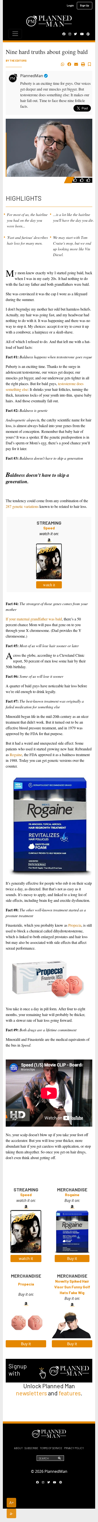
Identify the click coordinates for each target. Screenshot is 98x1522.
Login (70, 5)
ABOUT (18, 1448)
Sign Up (84, 5)
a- (11, 1513)
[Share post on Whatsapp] (62, 64)
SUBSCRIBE (31, 1448)
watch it (49, 584)
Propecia (74, 925)
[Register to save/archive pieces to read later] (89, 64)
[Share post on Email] (76, 64)
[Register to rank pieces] (75, 180)
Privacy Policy (74, 1448)
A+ (11, 1502)
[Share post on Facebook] (69, 64)
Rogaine (16, 754)
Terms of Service (51, 1448)
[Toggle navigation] (15, 33)
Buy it (72, 1258)
